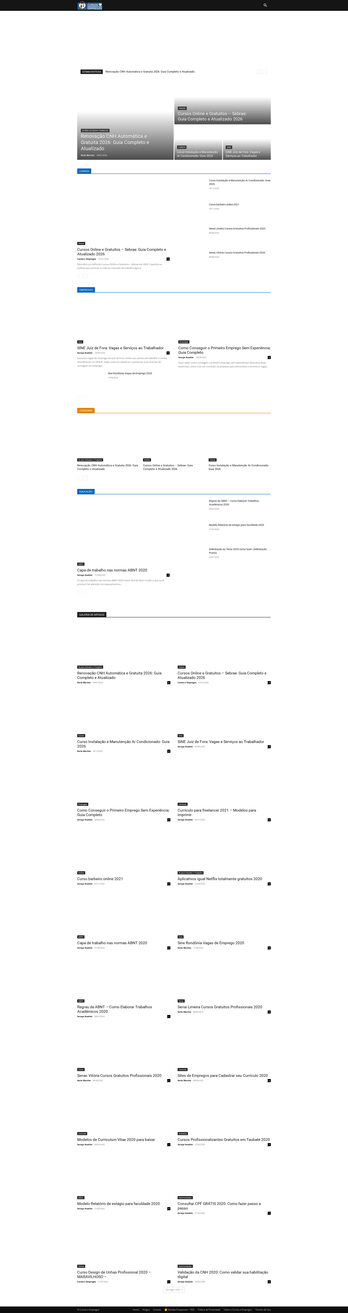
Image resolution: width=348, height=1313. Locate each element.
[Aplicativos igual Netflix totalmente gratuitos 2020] (224, 851)
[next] (265, 71)
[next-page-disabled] (85, 396)
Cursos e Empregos (86, 258)
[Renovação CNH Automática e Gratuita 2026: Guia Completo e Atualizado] (125, 119)
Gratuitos (183, 1133)
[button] (265, 5)
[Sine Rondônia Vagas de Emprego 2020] (91, 381)
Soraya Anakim (84, 352)
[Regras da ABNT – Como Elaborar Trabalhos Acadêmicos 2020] (192, 508)
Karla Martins (84, 682)
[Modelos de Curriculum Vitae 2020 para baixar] (123, 1112)
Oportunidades (185, 1197)
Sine (229, 147)
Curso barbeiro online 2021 (224, 204)
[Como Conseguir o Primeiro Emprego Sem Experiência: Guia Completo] (224, 320)
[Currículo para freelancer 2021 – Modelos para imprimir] (224, 782)
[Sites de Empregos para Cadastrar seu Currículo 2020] (224, 1048)
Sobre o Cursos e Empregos (238, 1309)
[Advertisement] (174, 38)
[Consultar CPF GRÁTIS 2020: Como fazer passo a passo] (224, 1176)
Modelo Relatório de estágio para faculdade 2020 (236, 524)
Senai (181, 1001)
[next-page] (85, 276)
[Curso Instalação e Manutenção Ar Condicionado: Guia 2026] (198, 142)
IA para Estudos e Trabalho (95, 131)
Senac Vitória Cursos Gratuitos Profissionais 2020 (237, 252)
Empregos (183, 342)
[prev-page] (79, 276)
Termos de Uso (263, 1309)
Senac (81, 1069)
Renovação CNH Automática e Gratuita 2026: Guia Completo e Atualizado (150, 71)
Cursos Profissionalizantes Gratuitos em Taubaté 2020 (224, 1139)
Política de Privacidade (209, 1309)
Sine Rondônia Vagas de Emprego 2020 (130, 373)
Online (182, 108)
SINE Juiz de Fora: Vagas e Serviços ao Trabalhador (120, 348)
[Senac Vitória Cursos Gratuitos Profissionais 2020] (192, 260)
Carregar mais (172, 1289)
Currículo (183, 804)
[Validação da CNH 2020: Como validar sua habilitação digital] (224, 1244)
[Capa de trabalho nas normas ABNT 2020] (123, 532)
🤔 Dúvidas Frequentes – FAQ (179, 1309)
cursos (84, 171)
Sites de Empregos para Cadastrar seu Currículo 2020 (223, 1075)
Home (136, 1309)
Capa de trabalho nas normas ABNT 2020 (112, 570)
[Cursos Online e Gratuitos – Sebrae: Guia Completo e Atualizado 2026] (222, 101)
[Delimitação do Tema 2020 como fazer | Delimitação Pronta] (192, 557)
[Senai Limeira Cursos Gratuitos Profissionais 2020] (192, 236)
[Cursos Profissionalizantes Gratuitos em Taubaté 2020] (224, 1112)
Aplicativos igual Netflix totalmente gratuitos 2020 (220, 879)
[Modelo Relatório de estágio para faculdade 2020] (192, 532)
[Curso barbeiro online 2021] (192, 212)
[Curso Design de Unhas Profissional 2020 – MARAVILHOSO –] (123, 1244)
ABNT (80, 564)
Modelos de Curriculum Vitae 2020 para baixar (116, 1139)
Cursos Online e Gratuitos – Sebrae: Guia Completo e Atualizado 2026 (168, 467)
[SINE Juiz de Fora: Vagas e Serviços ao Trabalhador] (247, 142)
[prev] (259, 71)
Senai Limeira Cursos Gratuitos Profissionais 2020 (237, 228)
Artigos (146, 1309)
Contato (157, 1309)
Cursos (181, 147)
